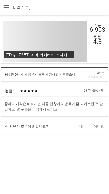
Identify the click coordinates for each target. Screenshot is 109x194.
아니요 (99, 126)
